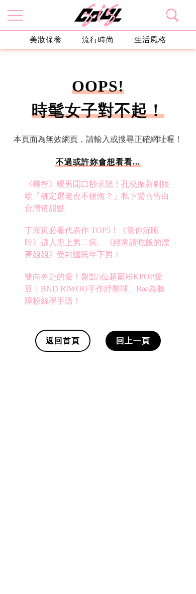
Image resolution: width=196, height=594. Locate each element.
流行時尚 (98, 39)
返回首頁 (63, 340)
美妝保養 (46, 39)
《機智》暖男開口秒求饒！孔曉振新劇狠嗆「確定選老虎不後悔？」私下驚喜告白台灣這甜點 (97, 196)
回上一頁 (133, 340)
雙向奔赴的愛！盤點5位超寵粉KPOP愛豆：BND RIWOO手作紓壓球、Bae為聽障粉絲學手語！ (95, 288)
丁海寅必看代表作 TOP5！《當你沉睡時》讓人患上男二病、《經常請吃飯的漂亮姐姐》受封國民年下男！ (97, 242)
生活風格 (150, 39)
